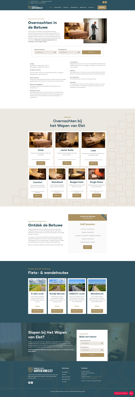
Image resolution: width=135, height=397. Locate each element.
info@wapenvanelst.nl (91, 378)
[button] (102, 7)
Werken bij (83, 7)
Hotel (50, 7)
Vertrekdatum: (62, 49)
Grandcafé (57, 7)
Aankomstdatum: (39, 49)
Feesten (65, 7)
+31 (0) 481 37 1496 (96, 376)
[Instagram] (106, 2)
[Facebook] (29, 383)
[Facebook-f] (103, 2)
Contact (91, 7)
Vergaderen (74, 7)
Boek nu (87, 247)
